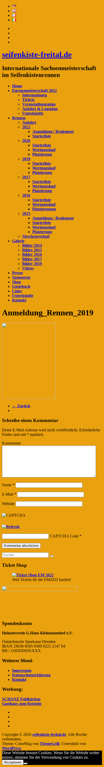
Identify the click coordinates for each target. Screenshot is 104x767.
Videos (28, 268)
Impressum (21, 670)
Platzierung (42, 154)
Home (17, 86)
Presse (17, 273)
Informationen (34, 95)
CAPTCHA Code (64, 536)
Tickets (28, 99)
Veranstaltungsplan (39, 104)
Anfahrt (29, 122)
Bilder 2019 (32, 263)
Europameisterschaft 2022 (34, 90)
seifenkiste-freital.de (37, 54)
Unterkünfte (32, 113)
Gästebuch (21, 286)
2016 (26, 195)
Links (17, 291)
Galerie (18, 241)
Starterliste (41, 136)
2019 (26, 159)
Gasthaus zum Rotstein (21, 703)
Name (8, 485)
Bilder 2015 (32, 250)
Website (8, 503)
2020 (26, 140)
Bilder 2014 (32, 245)
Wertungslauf (44, 150)
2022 (26, 127)
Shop (16, 282)
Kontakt (19, 300)
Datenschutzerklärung (31, 675)
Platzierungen (44, 209)
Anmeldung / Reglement (53, 131)
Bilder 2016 (32, 254)
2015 (26, 213)
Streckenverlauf (35, 236)
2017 (26, 177)
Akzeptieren (12, 762)
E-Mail (9, 494)
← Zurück (21, 406)
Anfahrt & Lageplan (40, 109)
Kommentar (11, 443)
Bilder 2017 (32, 259)
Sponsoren (21, 277)
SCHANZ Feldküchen (21, 699)
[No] (25, 763)
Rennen (18, 118)
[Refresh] (10, 526)
